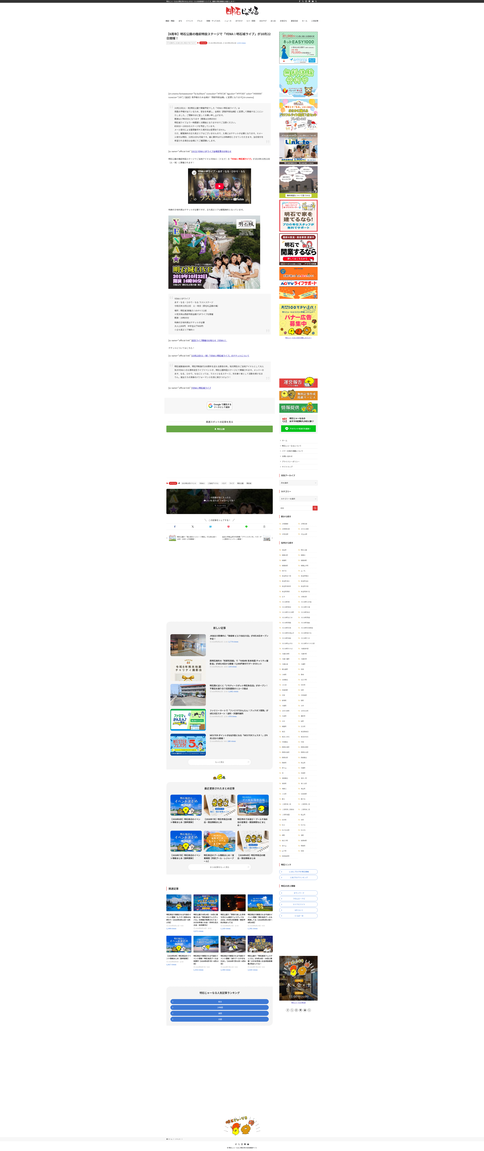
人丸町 (284, 794)
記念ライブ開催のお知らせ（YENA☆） (209, 340)
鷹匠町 (303, 716)
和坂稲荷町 (286, 856)
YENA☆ (202, 483)
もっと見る (219, 762)
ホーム (284, 440)
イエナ (224, 483)
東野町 (284, 783)
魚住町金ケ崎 (286, 576)
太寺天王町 (304, 711)
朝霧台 (303, 555)
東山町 (303, 788)
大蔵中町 (304, 654)
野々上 (284, 768)
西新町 (284, 763)
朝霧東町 (304, 560)
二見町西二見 (305, 804)
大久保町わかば (287, 648)
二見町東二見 (286, 804)
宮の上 (284, 846)
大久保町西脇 (286, 622)
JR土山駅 (304, 534)
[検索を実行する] (315, 508)
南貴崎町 (304, 840)
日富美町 (304, 794)
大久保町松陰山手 (288, 633)
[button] (174, 526)
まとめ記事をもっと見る (219, 867)
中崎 (302, 742)
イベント (203, 43)
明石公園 (221, 429)
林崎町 (303, 773)
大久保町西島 (305, 617)
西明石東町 (286, 747)
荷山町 (303, 763)
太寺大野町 (286, 711)
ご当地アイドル (213, 483)
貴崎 (302, 674)
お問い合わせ (287, 456)
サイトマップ (287, 466)
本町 (302, 820)
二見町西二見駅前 (288, 809)
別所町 (284, 820)
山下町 (284, 851)
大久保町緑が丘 (306, 633)
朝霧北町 (285, 555)
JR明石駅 (304, 524)
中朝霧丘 (285, 742)
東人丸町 (304, 783)
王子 (283, 597)
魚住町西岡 (286, 591)
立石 (283, 721)
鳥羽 (283, 731)
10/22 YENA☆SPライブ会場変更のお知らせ (211, 151)
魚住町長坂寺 (286, 586)
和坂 (302, 669)
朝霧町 (284, 560)
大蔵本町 (304, 659)
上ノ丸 (303, 571)
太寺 (302, 705)
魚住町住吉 (304, 581)
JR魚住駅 (285, 534)
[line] (309, 1)
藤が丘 (303, 799)
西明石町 (285, 757)
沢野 (283, 695)
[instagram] (306, 1)
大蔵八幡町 (286, 659)
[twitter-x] (303, 1)
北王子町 (304, 680)
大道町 (284, 716)
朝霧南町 (285, 565)
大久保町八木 (305, 638)
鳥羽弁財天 (304, 737)
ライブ (232, 483)
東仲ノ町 (304, 778)
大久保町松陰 (286, 628)
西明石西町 (304, 747)
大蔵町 (303, 664)
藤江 (283, 799)
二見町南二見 (305, 809)
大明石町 (304, 597)
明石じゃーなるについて (291, 446)
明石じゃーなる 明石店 (298, 1002)
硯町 (302, 700)
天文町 (303, 726)
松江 (283, 825)
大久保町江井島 (306, 602)
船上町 (303, 814)
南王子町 (285, 840)
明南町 (303, 846)
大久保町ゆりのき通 (307, 643)
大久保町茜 (286, 602)
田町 (302, 721)
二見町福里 (286, 814)
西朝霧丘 (304, 757)
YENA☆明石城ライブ (201, 387)
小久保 (284, 685)
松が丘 (303, 825)
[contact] (312, 1)
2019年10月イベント (189, 483)
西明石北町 (304, 752)
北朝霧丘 (285, 680)
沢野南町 (304, 695)
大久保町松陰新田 (307, 628)
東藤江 (284, 788)
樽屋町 (284, 726)
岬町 (283, 835)
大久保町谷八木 (287, 617)
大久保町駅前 (286, 607)
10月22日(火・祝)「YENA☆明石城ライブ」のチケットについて (220, 355)
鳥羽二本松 (286, 737)
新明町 (284, 700)
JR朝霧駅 (285, 524)
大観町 (284, 705)
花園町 (303, 768)
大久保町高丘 (305, 612)
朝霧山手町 (304, 565)
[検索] (316, 1)
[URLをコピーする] (264, 526)
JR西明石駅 (286, 529)
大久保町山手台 (287, 643)
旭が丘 (284, 571)
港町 (302, 835)
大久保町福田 (305, 622)
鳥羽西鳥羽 (304, 731)
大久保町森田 (286, 638)
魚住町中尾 (304, 586)
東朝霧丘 (285, 778)
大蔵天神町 (286, 654)
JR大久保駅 (305, 529)
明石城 (249, 483)
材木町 (303, 685)
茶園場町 (285, 690)
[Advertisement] (219, 66)
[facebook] (299, 1)
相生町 (284, 550)
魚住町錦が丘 (305, 591)
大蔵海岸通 (304, 648)
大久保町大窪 (305, 607)
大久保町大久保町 (288, 612)
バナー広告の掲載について (292, 451)
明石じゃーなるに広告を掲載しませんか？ (298, 338)
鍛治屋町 (285, 669)
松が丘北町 (286, 830)
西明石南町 (286, 752)
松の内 (303, 830)
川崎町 (284, 674)
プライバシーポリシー (291, 461)
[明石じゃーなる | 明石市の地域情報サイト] (242, 11)
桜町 (302, 690)
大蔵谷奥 (285, 664)
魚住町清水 (286, 581)
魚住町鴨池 (304, 576)
